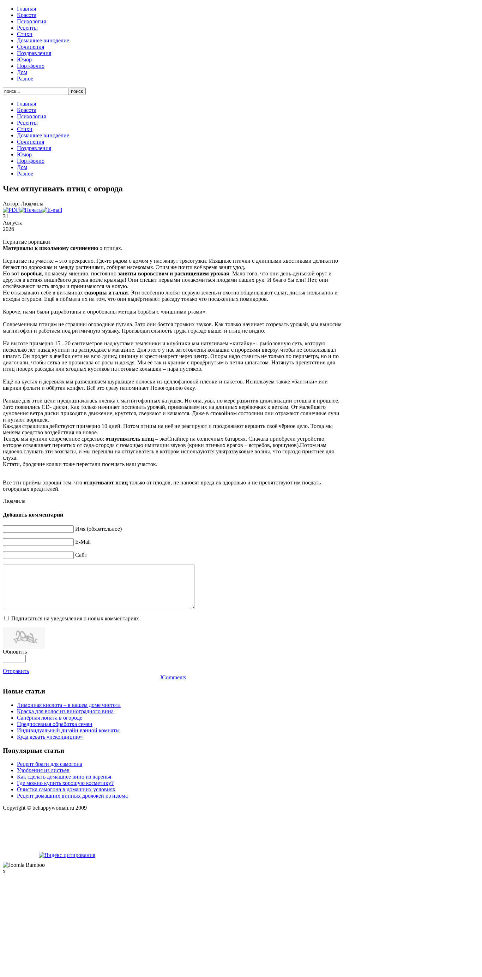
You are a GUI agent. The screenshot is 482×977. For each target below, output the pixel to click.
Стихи (24, 34)
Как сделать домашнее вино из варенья (64, 777)
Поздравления (34, 53)
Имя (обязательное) (98, 529)
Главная (26, 9)
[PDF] (11, 210)
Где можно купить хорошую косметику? (65, 783)
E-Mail (83, 542)
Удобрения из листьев (43, 770)
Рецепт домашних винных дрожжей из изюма (72, 796)
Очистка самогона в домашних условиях (66, 789)
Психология (31, 21)
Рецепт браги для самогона (49, 764)
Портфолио (30, 66)
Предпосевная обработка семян (54, 724)
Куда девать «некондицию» (50, 737)
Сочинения (30, 47)
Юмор (24, 59)
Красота (26, 15)
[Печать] (30, 210)
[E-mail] (52, 210)
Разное (25, 79)
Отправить (16, 671)
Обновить (15, 652)
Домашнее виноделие (43, 40)
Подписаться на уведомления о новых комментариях (75, 618)
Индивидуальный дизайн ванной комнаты (68, 730)
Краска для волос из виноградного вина (65, 711)
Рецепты (27, 28)
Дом (22, 72)
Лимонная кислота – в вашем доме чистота (69, 705)
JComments (173, 677)
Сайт (81, 555)
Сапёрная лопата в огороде (49, 718)
